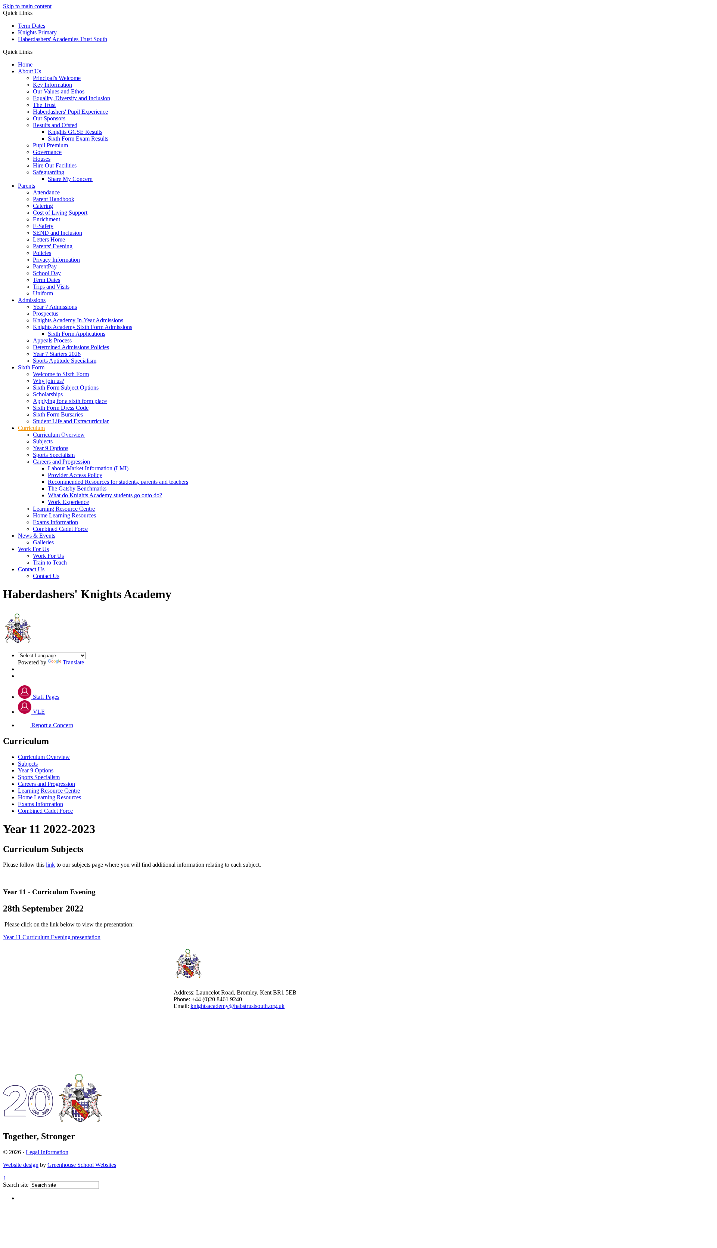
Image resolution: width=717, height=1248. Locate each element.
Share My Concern (70, 179)
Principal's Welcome (57, 78)
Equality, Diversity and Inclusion (71, 98)
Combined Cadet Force (60, 529)
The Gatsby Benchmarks (77, 488)
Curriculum (31, 428)
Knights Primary (37, 32)
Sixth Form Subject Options (66, 387)
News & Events (36, 535)
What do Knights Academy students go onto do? (105, 495)
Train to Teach (50, 562)
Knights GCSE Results (75, 132)
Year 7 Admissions (55, 307)
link (50, 864)
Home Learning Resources (64, 515)
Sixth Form (31, 367)
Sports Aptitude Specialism (64, 360)
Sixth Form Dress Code (61, 408)
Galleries (43, 542)
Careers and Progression (61, 461)
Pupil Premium (50, 145)
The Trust (44, 105)
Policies (42, 253)
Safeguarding (48, 172)
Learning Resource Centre (64, 508)
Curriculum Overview (59, 434)
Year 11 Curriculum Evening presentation (51, 937)
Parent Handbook (53, 199)
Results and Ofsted (55, 125)
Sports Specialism (54, 455)
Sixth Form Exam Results (78, 138)
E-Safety (43, 226)
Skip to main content (27, 6)
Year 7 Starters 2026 (57, 354)
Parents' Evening (52, 246)
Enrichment (46, 219)
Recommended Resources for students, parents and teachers (118, 482)
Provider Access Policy (75, 475)
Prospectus (45, 313)
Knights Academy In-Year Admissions (78, 320)
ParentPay (45, 266)
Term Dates (31, 25)
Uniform (43, 293)
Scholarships (48, 394)
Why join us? (48, 381)
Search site (15, 1184)
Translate (73, 662)
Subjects (43, 441)
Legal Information (47, 1152)
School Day (47, 273)
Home (25, 64)
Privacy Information (56, 259)
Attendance (46, 192)
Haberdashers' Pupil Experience (70, 111)
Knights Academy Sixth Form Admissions (82, 327)
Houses (41, 159)
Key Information (52, 85)
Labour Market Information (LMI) (88, 468)
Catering (43, 206)
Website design (20, 1165)
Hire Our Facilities (55, 165)
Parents (26, 185)
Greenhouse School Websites (81, 1165)
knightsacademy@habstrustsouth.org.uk (237, 1006)
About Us (29, 71)
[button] (35, 51)
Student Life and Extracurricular (71, 421)
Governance (47, 152)
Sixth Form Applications (76, 334)
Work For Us (33, 549)
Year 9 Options (50, 448)
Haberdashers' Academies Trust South (62, 39)
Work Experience (68, 502)
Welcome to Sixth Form (61, 374)
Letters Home (49, 239)
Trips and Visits (51, 286)
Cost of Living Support (60, 212)
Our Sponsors (49, 118)
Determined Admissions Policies (71, 347)
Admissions (32, 300)
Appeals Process (52, 340)
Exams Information (55, 522)
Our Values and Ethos (58, 91)
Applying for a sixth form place (70, 401)
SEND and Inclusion (57, 233)
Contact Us (31, 569)
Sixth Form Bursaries (58, 414)
